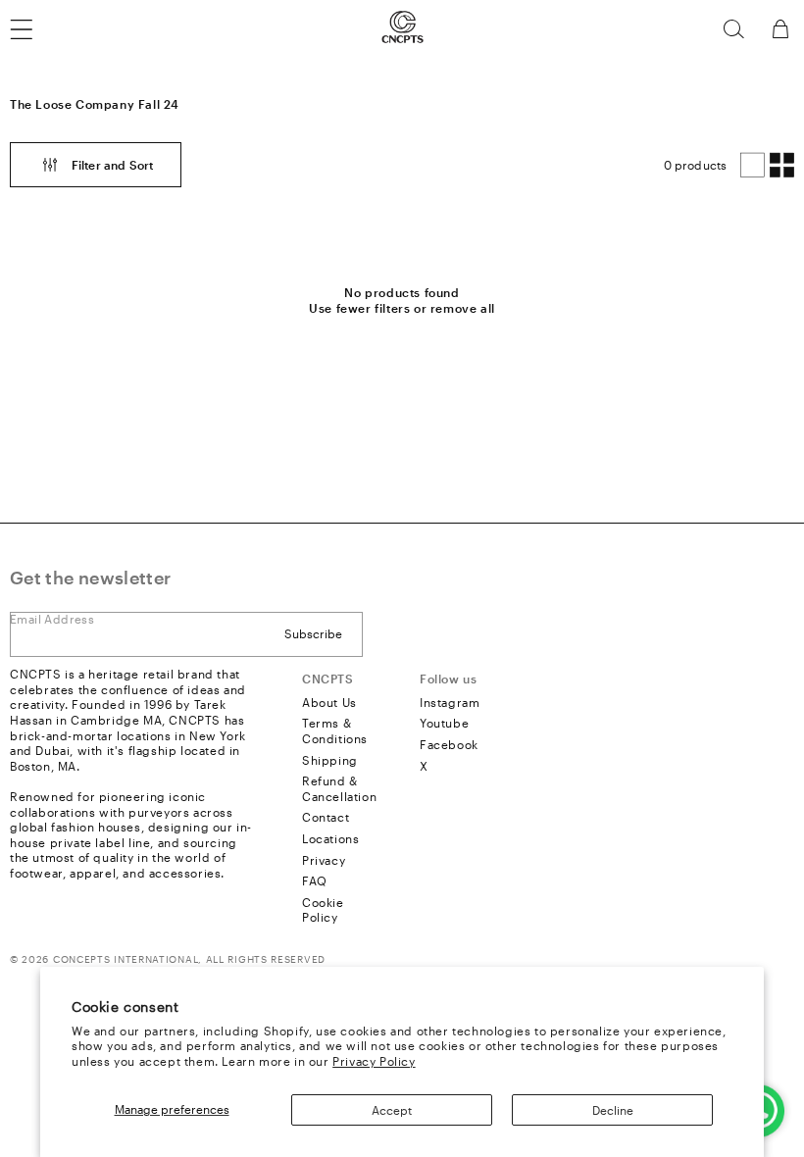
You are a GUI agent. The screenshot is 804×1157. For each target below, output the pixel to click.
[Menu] (33, 29)
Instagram (449, 702)
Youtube (444, 722)
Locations (330, 838)
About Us (329, 702)
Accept (392, 1110)
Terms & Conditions (335, 730)
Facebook (449, 744)
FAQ (314, 880)
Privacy (323, 860)
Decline (612, 1110)
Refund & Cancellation (339, 788)
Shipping (330, 760)
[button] (733, 29)
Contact (325, 817)
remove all (462, 308)
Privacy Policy (373, 1061)
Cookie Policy (323, 910)
